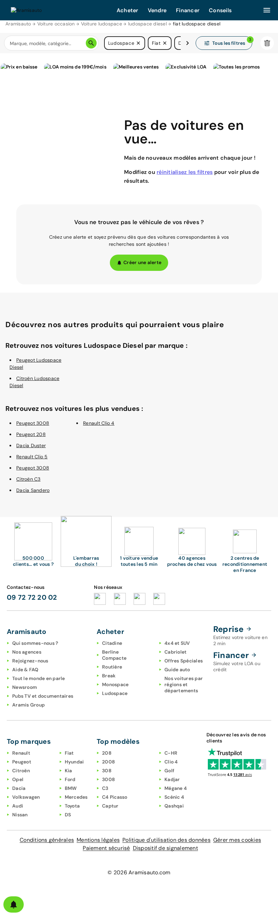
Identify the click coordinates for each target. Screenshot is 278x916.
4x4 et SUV (177, 643)
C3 (105, 788)
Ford (70, 779)
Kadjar (172, 779)
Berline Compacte (114, 655)
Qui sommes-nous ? (35, 643)
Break (109, 676)
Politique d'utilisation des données (166, 839)
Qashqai (174, 806)
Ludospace (114, 693)
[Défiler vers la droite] (187, 43)
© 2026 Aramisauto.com (138, 872)
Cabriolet (175, 652)
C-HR (170, 753)
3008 (108, 779)
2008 (108, 762)
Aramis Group (28, 705)
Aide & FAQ (25, 669)
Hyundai (74, 762)
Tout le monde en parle (38, 678)
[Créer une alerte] (13, 904)
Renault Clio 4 (99, 423)
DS (68, 815)
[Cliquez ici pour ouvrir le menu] (267, 10)
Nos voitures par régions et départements (183, 684)
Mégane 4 (175, 788)
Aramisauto (18, 24)
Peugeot (21, 762)
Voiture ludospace (101, 24)
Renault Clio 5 (32, 457)
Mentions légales (98, 839)
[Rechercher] (91, 43)
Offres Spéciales (183, 661)
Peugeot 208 (31, 434)
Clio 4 (171, 762)
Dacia (18, 788)
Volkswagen (26, 797)
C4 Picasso (114, 797)
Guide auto (177, 669)
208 (107, 753)
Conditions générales (47, 839)
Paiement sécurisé (106, 848)
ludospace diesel (147, 24)
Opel (17, 779)
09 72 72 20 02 (32, 597)
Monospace (115, 684)
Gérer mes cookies (237, 839)
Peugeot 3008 (32, 423)
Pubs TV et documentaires (42, 696)
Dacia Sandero (32, 490)
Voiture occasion (56, 24)
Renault (21, 753)
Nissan (20, 815)
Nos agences (26, 652)
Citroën (21, 771)
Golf (169, 771)
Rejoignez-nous (30, 661)
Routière (112, 667)
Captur (110, 806)
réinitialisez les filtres (185, 172)
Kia (68, 771)
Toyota (72, 806)
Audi (17, 806)
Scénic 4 (174, 797)
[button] (138, 43)
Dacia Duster (31, 445)
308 (107, 771)
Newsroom (24, 687)
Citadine (112, 643)
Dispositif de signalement (165, 848)
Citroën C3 (28, 479)
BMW (71, 788)
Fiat (69, 753)
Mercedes (76, 797)
